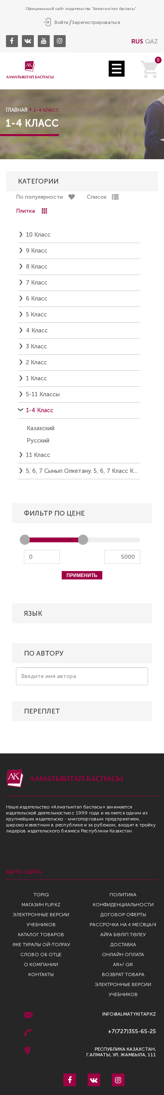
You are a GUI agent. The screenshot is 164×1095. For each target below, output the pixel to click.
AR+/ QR (123, 964)
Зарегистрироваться (96, 22)
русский (38, 440)
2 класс (36, 362)
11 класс (38, 455)
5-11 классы (43, 394)
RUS (137, 41)
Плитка (25, 211)
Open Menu (117, 69)
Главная (16, 110)
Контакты (41, 974)
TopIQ (41, 894)
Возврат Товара (123, 974)
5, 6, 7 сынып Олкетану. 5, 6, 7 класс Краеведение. (83, 470)
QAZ (151, 41)
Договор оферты (123, 914)
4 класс (37, 330)
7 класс (36, 282)
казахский (41, 428)
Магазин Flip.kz (41, 904)
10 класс (38, 234)
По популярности (39, 197)
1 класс (36, 378)
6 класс (36, 298)
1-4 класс (39, 410)
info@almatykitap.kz (129, 1014)
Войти (61, 22)
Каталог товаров (41, 934)
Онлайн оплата (123, 954)
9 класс (36, 250)
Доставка (123, 944)
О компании (41, 964)
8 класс (36, 266)
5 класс (36, 314)
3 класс (36, 346)
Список (97, 197)
